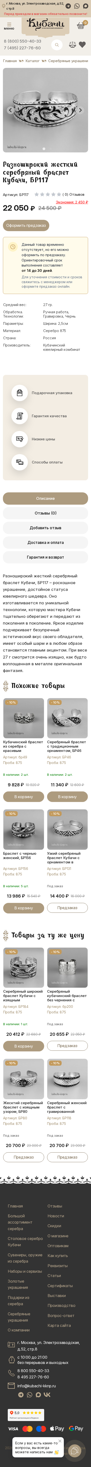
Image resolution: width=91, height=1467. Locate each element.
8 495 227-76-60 (33, 1377)
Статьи (54, 1275)
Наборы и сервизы (25, 1271)
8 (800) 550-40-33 (22, 41)
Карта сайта (59, 1325)
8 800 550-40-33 (33, 1370)
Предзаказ (67, 907)
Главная (15, 1206)
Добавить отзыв (45, 527)
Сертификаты (60, 1285)
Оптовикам (58, 1245)
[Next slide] (80, 110)
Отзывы (55, 1206)
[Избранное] (82, 44)
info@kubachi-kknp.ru (36, 1385)
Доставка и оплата (45, 542)
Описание (45, 498)
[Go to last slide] (11, 110)
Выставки (57, 1295)
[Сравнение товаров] (72, 44)
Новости (56, 1215)
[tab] (43, 149)
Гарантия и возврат (45, 557)
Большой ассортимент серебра (20, 1222)
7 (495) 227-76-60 (22, 48)
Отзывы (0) (46, 513)
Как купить (58, 1255)
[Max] (85, 6)
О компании (19, 1330)
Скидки (54, 1225)
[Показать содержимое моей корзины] (81, 25)
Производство (61, 1305)
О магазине (58, 1235)
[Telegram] (68, 6)
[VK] (47, 1394)
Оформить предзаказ (26, 225)
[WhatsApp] (77, 6)
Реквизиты (58, 1265)
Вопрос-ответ (61, 1315)
